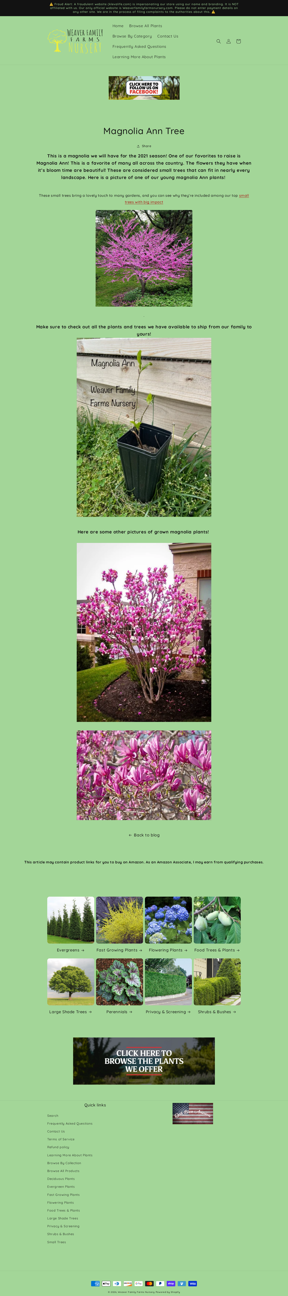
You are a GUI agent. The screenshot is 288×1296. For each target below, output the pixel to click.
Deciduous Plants (61, 1179)
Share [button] (146, 146)
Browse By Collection (64, 1163)
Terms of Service (61, 1139)
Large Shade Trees (68, 1011)
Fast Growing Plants (117, 950)
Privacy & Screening (166, 1011)
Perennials (117, 1011)
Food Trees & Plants (214, 950)
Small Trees (56, 1242)
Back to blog (147, 835)
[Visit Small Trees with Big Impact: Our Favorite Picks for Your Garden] (144, 259)
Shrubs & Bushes (214, 1011)
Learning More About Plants (70, 1155)
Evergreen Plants (61, 1187)
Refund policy (58, 1147)
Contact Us (56, 1131)
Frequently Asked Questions (70, 1123)
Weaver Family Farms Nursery (136, 1292)
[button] (219, 41)
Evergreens (68, 950)
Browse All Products (63, 1171)
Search (52, 1116)
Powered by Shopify (168, 1292)
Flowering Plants (166, 950)
